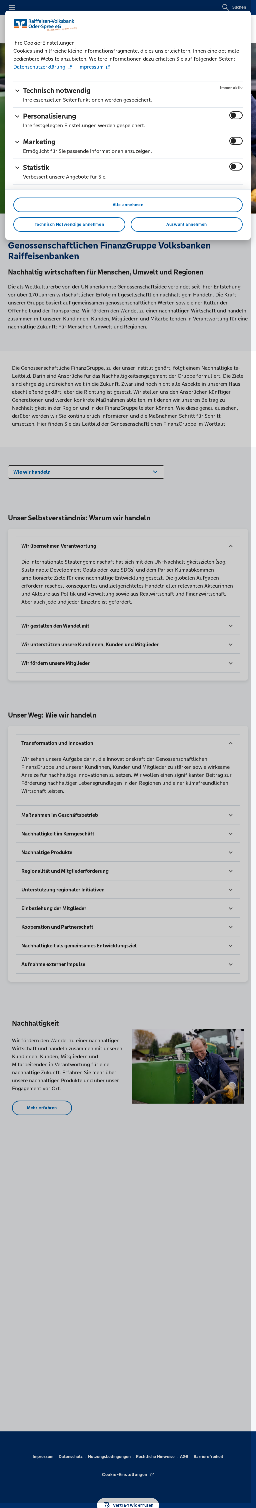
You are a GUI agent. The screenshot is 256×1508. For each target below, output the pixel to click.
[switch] (236, 115)
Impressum (91, 67)
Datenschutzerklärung (40, 67)
